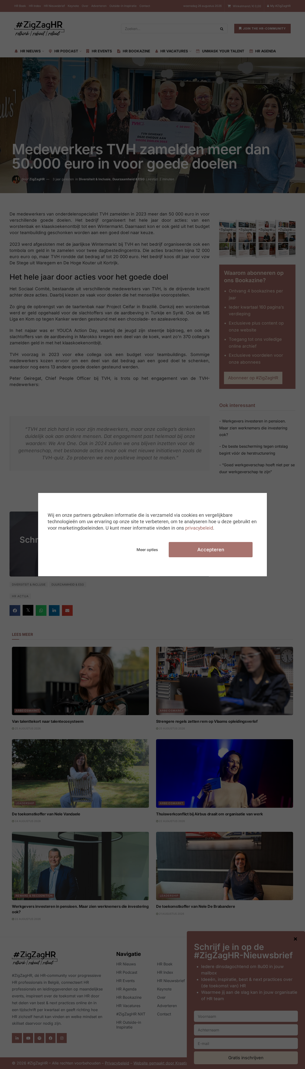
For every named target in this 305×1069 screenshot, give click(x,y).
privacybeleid (199, 528)
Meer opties (147, 549)
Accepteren (210, 549)
